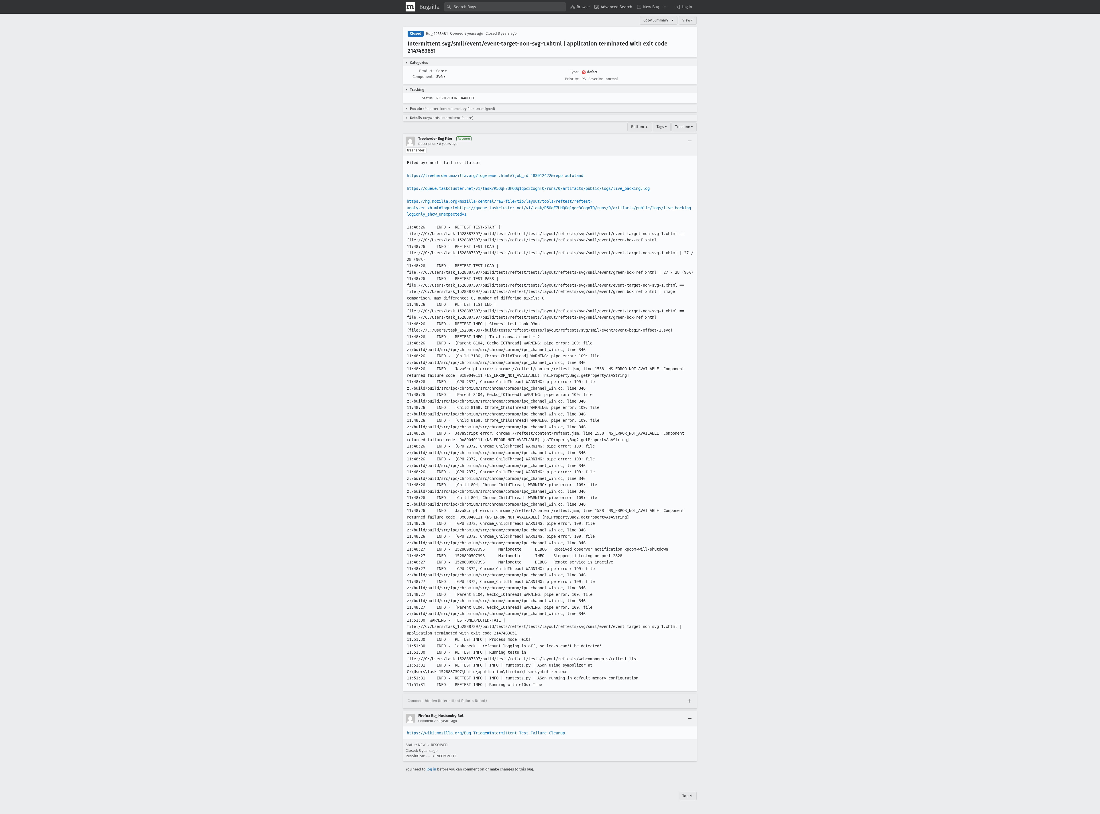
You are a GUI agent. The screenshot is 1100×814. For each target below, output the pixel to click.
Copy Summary (655, 20)
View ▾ (687, 20)
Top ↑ (687, 796)
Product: (426, 71)
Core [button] (441, 71)
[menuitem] (580, 6)
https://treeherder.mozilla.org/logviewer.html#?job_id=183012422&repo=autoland (495, 175)
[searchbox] (505, 6)
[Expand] (689, 700)
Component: (422, 76)
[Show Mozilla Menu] (410, 6)
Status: (427, 98)
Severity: (595, 79)
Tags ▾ (662, 127)
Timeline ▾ (684, 127)
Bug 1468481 (437, 33)
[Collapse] (689, 141)
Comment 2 (427, 721)
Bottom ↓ (639, 127)
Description (427, 144)
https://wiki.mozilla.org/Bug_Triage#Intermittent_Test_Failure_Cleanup (486, 733)
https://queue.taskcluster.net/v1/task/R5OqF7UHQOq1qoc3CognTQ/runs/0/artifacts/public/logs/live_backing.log (528, 188)
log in (431, 769)
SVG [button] (440, 76)
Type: (574, 72)
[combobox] (505, 6)
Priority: (572, 79)
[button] (683, 6)
